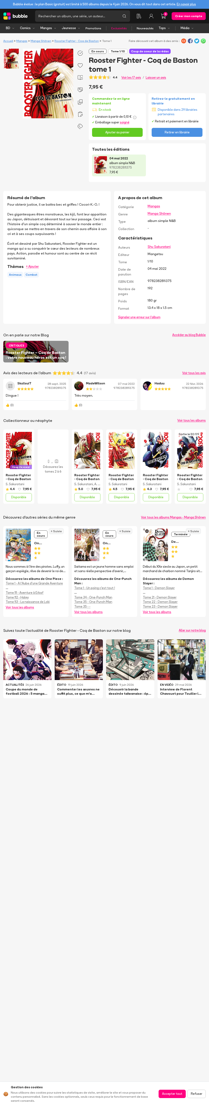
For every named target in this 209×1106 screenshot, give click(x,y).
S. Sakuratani (15, 484)
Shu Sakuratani (159, 247)
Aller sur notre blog (192, 630)
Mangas (46, 28)
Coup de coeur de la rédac (150, 51)
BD (8, 28)
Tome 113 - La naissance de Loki (28, 602)
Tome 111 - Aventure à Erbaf (24, 593)
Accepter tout (172, 1094)
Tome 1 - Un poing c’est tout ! (94, 588)
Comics (25, 28)
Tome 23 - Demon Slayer (160, 606)
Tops (162, 28)
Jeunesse (69, 28)
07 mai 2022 (126, 384)
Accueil (8, 41)
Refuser (196, 1094)
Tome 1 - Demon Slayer (159, 588)
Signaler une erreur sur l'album (139, 317)
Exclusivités (119, 28)
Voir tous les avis (194, 373)
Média (185, 28)
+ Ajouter (32, 266)
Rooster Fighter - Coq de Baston (76, 41)
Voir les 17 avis (131, 77)
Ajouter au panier (117, 132)
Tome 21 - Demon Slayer (160, 597)
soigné (124, 122)
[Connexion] (151, 16)
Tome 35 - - (82, 606)
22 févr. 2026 (194, 384)
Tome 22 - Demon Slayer (160, 602)
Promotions (93, 28)
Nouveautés (145, 28)
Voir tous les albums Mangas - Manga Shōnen (173, 517)
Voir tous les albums (191, 420)
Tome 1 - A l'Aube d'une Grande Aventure (34, 583)
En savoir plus (186, 4)
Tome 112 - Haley (17, 597)
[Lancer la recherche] (124, 16)
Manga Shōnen (41, 41)
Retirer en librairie (177, 132)
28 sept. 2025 (57, 384)
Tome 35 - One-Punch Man (93, 602)
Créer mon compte (188, 16)
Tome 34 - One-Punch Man (93, 597)
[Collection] (139, 16)
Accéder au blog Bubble (189, 335)
